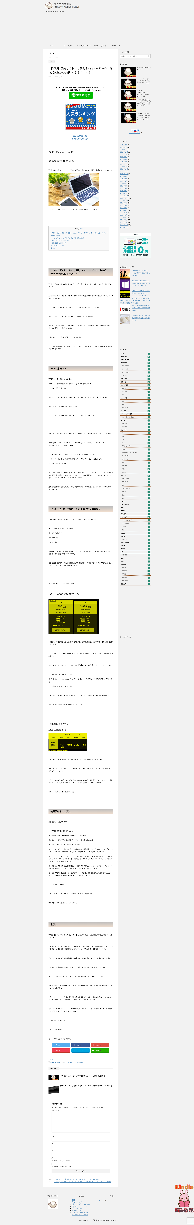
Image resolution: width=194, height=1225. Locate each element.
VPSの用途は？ (55, 235)
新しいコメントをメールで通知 (61, 1161)
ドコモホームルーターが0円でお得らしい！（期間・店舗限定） (83, 1076)
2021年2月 (123, 164)
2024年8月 (123, 145)
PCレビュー (135, 449)
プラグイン (135, 376)
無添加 (135, 567)
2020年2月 (123, 191)
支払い (135, 492)
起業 (135, 561)
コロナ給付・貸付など (135, 417)
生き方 (135, 549)
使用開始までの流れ (57, 245)
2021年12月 (124, 147)
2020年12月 (124, 169)
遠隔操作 (81, 1062)
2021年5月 (123, 159)
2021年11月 (124, 149)
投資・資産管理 (135, 543)
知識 (135, 469)
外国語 (135, 527)
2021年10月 (124, 152)
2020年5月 (123, 183)
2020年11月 (124, 171)
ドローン (135, 485)
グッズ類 (135, 411)
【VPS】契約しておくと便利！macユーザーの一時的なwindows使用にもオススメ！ (79, 233)
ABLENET (53, 1062)
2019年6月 (123, 210)
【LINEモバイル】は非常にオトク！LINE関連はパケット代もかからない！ (79, 1179)
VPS (62, 1062)
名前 (53, 1136)
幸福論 (135, 533)
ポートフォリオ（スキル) (83, 46)
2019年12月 (124, 196)
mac (58, 1062)
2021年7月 (123, 154)
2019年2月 (123, 220)
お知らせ (135, 382)
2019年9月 (123, 203)
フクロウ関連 (135, 523)
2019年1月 (123, 222)
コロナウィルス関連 (135, 414)
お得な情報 (135, 379)
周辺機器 (135, 466)
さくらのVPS (68, 1062)
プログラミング (135, 488)
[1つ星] (49, 1039)
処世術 (135, 511)
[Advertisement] (97, 29)
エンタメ (135, 388)
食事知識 (135, 577)
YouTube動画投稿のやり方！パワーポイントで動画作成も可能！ (141, 308)
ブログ (135, 501)
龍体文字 (135, 584)
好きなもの (135, 407)
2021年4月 (123, 162)
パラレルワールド (135, 520)
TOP (51, 46)
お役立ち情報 (135, 478)
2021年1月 (123, 166)
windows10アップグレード (135, 452)
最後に (52, 248)
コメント (55, 1110)
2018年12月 (124, 225)
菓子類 (135, 574)
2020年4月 (123, 186)
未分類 (135, 546)
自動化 (135, 472)
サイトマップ (68, 46)
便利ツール (135, 459)
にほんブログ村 (134, 133)
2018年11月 (124, 227)
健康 (135, 404)
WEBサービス (135, 356)
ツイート (123, 640)
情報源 (135, 536)
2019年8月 (123, 205)
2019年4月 (123, 215)
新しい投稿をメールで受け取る (61, 1166)
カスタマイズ (135, 366)
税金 (135, 495)
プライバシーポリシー (80, 1212)
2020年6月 (123, 181)
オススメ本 (135, 398)
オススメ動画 (135, 385)
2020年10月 (124, 174)
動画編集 (135, 514)
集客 (135, 498)
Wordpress (135, 363)
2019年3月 (123, 217)
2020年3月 (123, 188)
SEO (135, 353)
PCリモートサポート (100, 46)
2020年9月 (123, 176)
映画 (135, 395)
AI (135, 433)
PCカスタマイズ (135, 446)
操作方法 (135, 423)
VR (135, 440)
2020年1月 (123, 193)
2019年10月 (124, 200)
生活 (135, 552)
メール (54, 1144)
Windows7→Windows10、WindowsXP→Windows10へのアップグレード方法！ (141, 283)
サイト (54, 1151)
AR (135, 436)
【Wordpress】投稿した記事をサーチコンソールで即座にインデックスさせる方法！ (82, 1182)
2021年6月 (123, 157)
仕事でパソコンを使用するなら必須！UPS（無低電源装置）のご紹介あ (86, 1086)
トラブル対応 (135, 456)
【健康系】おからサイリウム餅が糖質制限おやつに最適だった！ (141, 318)
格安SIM (135, 427)
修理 (135, 462)
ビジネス (135, 391)
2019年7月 (123, 208)
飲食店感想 (135, 581)
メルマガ (135, 539)
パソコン (51, 1059)
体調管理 (135, 555)
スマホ (135, 420)
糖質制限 (135, 571)
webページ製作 (135, 359)
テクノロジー (135, 430)
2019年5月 (123, 212)
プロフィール (116, 46)
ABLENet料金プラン (60, 243)
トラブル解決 (135, 372)
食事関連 (135, 564)
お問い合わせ (77, 1210)
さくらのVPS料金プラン (61, 240)
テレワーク (135, 482)
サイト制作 (135, 369)
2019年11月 (124, 198)
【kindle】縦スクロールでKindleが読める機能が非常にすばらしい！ (141, 273)
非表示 (81, 229)
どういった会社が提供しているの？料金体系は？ (67, 238)
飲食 (135, 530)
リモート (75, 1062)
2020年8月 (123, 179)
